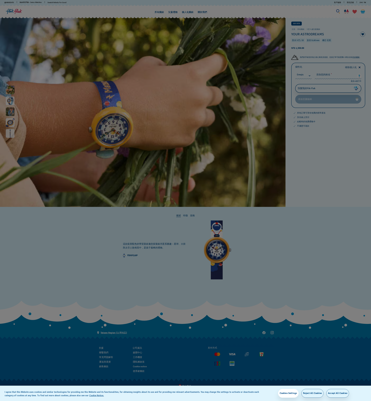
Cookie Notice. (96, 395)
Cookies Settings (288, 393)
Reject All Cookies (312, 393)
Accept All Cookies (337, 393)
